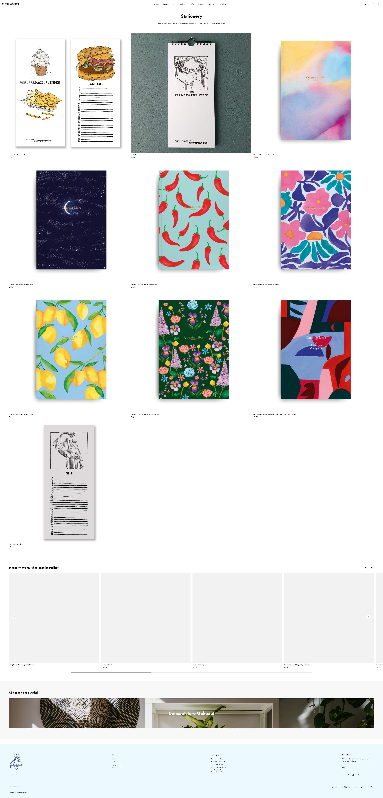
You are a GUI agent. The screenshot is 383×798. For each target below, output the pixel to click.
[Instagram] (348, 775)
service (114, 762)
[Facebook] (343, 775)
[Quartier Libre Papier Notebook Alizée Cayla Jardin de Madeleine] (313, 352)
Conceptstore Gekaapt (21, 792)
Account (366, 4)
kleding (166, 4)
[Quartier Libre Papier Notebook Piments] (191, 222)
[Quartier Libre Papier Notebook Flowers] (313, 222)
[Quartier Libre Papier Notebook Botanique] (191, 352)
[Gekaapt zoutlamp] (237, 618)
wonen (156, 4)
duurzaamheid (116, 768)
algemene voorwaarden (366, 787)
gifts (192, 4)
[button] (14, 617)
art (174, 4)
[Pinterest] (353, 775)
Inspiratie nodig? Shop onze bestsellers (34, 568)
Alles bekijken (369, 568)
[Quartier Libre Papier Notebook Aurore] (313, 93)
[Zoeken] (373, 4)
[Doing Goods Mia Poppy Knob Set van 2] (54, 618)
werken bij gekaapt (345, 787)
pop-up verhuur (117, 765)
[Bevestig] (372, 768)
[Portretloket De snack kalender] (69, 93)
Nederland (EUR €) (15, 787)
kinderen (183, 4)
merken (201, 4)
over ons (211, 4)
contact (114, 759)
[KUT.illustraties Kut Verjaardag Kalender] (329, 618)
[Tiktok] (358, 775)
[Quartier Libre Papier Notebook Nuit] (69, 222)
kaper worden (335, 787)
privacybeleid (355, 787)
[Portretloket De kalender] (69, 482)
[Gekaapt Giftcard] (146, 618)
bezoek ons (223, 4)
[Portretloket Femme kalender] (191, 93)
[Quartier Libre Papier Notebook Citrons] (69, 352)
